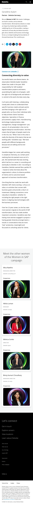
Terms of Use (5, 483)
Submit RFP (5, 453)
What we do (5, 447)
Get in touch (7, 426)
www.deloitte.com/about (9, 499)
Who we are (5, 443)
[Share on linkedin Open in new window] (16, 44)
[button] (26, 2)
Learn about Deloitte (10, 438)
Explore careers (8, 430)
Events (3, 461)
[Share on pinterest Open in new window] (20, 44)
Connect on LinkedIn (9, 72)
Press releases (5, 464)
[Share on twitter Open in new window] (13, 44)
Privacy (18, 483)
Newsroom (4, 458)
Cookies (12, 483)
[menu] (30, 2)
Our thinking (5, 450)
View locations (7, 434)
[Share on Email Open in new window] (7, 44)
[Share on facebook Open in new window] (10, 44)
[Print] (2, 44)
